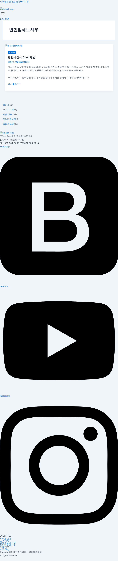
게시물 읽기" (14, 84)
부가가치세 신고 (8, 545)
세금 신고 (4, 547)
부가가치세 (8, 109)
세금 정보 (7, 114)
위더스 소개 (5, 539)
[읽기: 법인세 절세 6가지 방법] (13, 45)
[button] (59, 14)
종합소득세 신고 (8, 543)
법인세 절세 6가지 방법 (21, 57)
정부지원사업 (9, 119)
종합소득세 (8, 124)
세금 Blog (4, 549)
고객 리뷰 (4, 541)
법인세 (6, 105)
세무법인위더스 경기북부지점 (14, 1)
